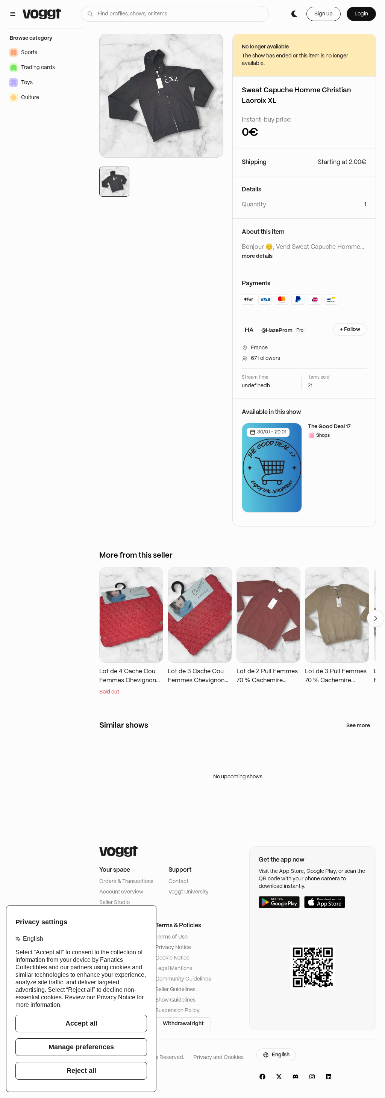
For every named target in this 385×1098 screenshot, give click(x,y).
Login (361, 14)
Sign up (323, 14)
